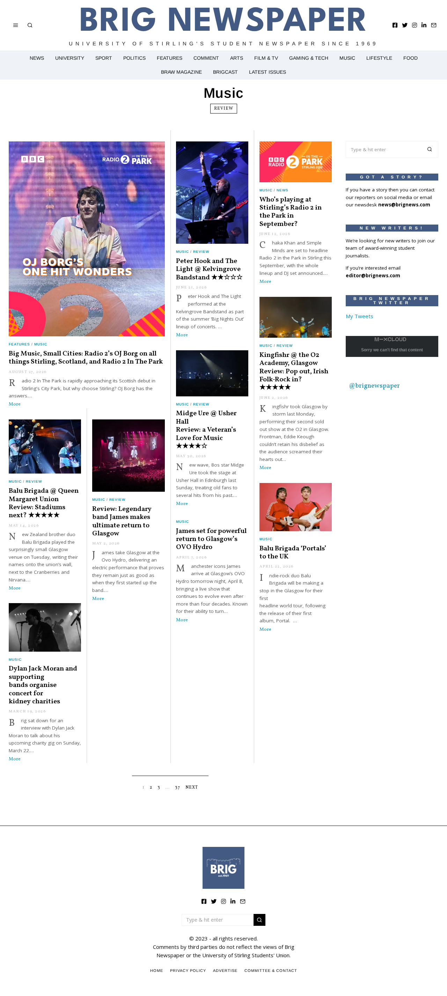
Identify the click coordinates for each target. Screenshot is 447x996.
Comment (206, 58)
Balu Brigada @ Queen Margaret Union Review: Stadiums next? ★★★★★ (44, 503)
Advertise (225, 970)
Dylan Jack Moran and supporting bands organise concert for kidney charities (43, 685)
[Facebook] (395, 25)
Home (156, 970)
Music (347, 58)
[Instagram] (414, 25)
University (69, 58)
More (15, 404)
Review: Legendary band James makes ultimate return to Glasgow (122, 521)
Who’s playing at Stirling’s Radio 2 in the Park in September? (290, 212)
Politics (134, 58)
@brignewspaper (374, 385)
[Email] (433, 25)
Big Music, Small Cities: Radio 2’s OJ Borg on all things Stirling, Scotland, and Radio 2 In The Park (86, 358)
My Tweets (359, 316)
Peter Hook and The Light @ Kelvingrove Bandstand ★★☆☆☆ (209, 269)
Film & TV (266, 58)
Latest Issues (267, 72)
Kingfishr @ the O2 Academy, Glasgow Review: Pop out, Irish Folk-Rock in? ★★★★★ (293, 371)
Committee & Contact (270, 970)
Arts (236, 58)
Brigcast (225, 72)
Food (410, 58)
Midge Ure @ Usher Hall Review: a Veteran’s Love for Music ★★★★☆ (206, 430)
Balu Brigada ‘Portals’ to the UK (292, 553)
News (37, 58)
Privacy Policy (188, 970)
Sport (103, 58)
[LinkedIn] (424, 25)
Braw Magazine (181, 72)
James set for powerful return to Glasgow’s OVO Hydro (211, 539)
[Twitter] (404, 25)
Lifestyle (379, 58)
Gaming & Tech (308, 58)
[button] (430, 149)
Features (169, 58)
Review (223, 108)
